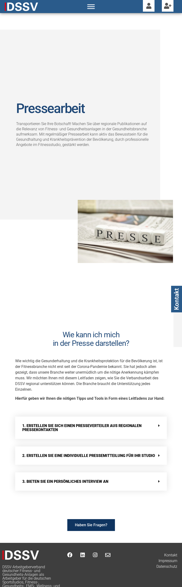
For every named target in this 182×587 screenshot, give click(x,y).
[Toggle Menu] (91, 6)
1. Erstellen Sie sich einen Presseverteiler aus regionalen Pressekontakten (81, 427)
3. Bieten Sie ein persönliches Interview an (65, 481)
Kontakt (176, 299)
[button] (91, 428)
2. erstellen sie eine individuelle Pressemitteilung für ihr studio (88, 455)
